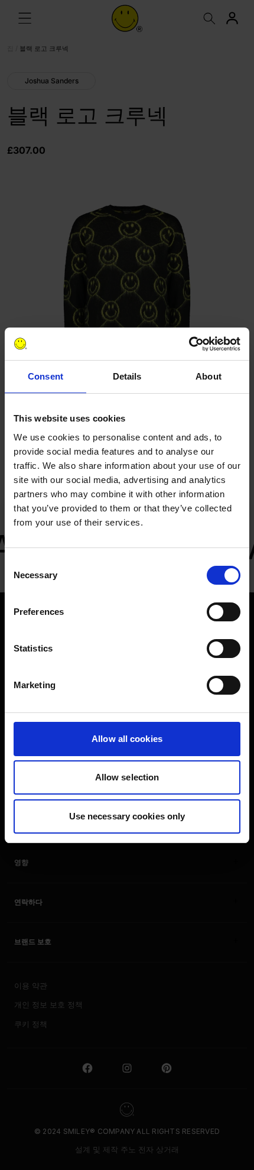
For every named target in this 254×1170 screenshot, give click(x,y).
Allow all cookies (127, 739)
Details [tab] (127, 376)
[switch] (223, 611)
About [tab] (209, 376)
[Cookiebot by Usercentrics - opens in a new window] (188, 344)
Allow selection (127, 777)
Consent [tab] (45, 376)
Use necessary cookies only (127, 816)
